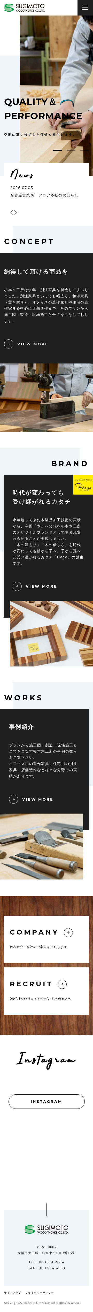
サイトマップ (12, 1293)
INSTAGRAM (47, 1101)
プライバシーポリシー (39, 1293)
